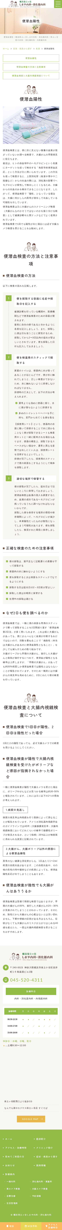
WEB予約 (32, 1226)
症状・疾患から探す (47, 1156)
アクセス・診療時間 (16, 1147)
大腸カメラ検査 (40, 1188)
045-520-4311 (26, 980)
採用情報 (41, 1165)
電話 (11, 1226)
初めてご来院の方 (14, 1156)
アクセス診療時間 (53, 1226)
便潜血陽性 (31, 58)
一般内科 (10, 1181)
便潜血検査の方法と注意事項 (31, 66)
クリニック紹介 (44, 1147)
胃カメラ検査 (13, 1188)
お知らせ (10, 1165)
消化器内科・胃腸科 (42, 1181)
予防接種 (36, 1195)
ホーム (8, 1138)
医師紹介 (41, 1138)
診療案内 (10, 1174)
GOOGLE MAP (30, 1118)
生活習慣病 (12, 1203)
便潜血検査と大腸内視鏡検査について (31, 75)
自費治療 (10, 1195)
